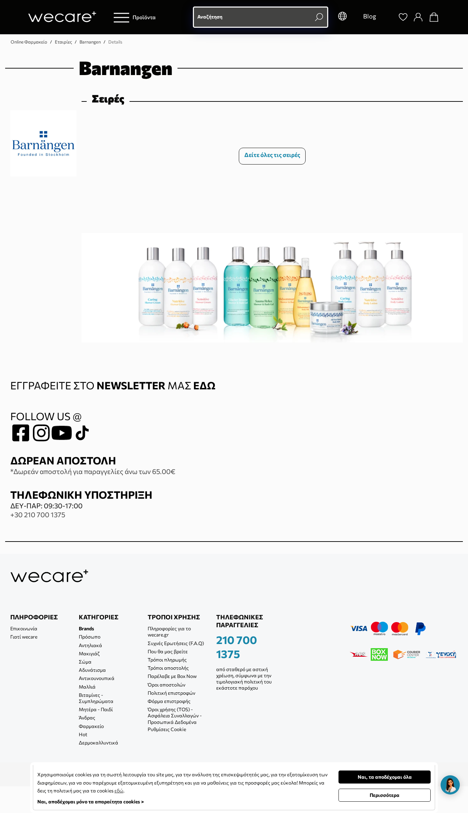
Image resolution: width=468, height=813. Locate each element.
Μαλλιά (87, 687)
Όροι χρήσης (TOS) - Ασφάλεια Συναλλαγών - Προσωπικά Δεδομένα (175, 715)
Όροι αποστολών (166, 685)
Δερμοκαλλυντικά (98, 742)
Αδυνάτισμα (92, 670)
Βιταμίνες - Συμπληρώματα (96, 698)
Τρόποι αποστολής (168, 668)
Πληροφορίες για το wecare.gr (169, 632)
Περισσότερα (384, 795)
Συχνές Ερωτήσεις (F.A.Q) (176, 643)
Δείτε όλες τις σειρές (272, 154)
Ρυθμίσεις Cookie (167, 729)
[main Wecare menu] (121, 17)
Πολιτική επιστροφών (171, 693)
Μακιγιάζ (89, 653)
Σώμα (85, 662)
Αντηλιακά (90, 645)
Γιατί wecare (23, 637)
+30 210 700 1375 (37, 514)
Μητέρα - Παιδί (96, 709)
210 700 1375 (236, 647)
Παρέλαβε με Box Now (172, 676)
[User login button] (418, 17)
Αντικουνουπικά (96, 678)
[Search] (387, 17)
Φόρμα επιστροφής (169, 701)
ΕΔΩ (204, 385)
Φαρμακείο (91, 726)
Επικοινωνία (23, 628)
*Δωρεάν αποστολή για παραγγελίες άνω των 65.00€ (92, 471)
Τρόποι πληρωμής (167, 660)
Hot (83, 734)
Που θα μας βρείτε (168, 651)
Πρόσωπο (89, 637)
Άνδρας (87, 717)
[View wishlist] (403, 17)
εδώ (118, 790)
